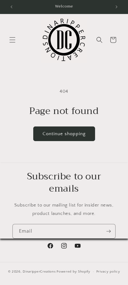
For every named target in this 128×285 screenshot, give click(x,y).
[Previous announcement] (11, 7)
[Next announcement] (116, 7)
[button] (12, 40)
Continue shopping (64, 133)
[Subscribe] (108, 231)
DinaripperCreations (39, 271)
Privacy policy (108, 271)
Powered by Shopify (73, 271)
